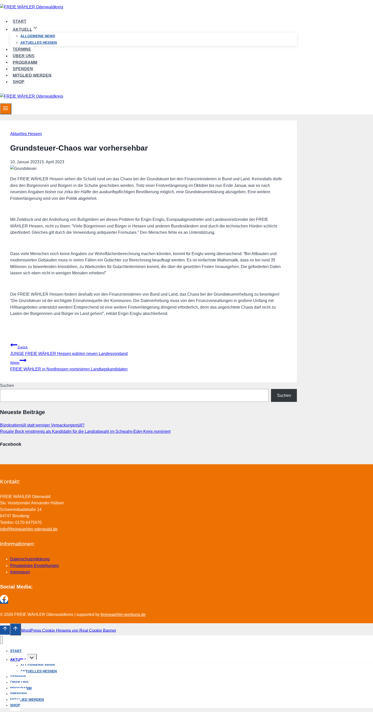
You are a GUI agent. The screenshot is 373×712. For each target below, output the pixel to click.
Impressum (20, 572)
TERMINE (22, 49)
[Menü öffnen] (5, 108)
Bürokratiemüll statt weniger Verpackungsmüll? (42, 425)
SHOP (18, 82)
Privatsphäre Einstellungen (34, 565)
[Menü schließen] (1, 640)
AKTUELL (18, 659)
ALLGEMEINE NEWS (37, 36)
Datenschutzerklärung (30, 559)
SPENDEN (23, 69)
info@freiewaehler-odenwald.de (29, 529)
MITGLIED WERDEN (32, 75)
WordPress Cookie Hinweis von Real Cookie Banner (68, 630)
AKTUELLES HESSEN (38, 43)
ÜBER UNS (24, 56)
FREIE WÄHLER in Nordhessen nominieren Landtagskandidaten (69, 366)
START (19, 21)
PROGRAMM (25, 62)
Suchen (7, 385)
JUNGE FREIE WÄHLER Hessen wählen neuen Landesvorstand (69, 350)
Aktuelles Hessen (26, 134)
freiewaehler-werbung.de (123, 614)
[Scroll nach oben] (5, 630)
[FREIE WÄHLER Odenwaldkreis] (31, 7)
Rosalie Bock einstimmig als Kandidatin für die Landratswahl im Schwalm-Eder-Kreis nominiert (85, 431)
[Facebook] (4, 601)
